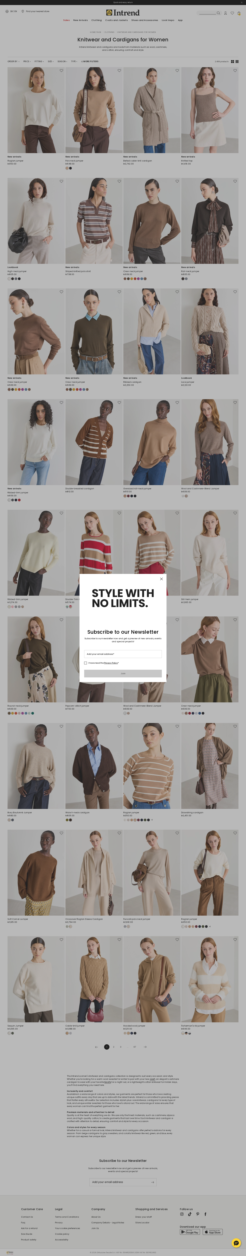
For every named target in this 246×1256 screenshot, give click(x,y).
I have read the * (103, 663)
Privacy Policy (111, 663)
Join (123, 673)
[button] (236, 1243)
